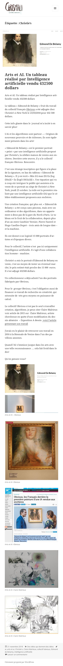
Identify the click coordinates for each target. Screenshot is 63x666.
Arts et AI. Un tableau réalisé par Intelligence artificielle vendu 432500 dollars (29, 81)
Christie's (19, 649)
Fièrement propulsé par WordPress (19, 662)
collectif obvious (43, 649)
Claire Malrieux (30, 649)
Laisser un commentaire (17, 654)
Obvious (30, 109)
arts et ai (10, 649)
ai (5, 649)
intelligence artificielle (23, 652)
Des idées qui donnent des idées (40, 646)
